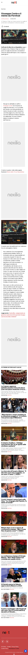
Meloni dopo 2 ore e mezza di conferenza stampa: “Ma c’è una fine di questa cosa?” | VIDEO (13, 529)
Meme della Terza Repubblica (15, 172)
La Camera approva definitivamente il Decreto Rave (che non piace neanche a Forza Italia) (13, 387)
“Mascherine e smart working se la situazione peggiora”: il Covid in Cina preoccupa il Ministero (14, 416)
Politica (3, 9)
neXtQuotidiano (5, 18)
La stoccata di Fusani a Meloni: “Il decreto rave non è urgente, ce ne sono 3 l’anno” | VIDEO (13, 472)
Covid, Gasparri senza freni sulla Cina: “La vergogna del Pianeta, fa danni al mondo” (14, 501)
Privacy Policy (15, 646)
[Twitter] (6, 640)
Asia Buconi (4, 395)
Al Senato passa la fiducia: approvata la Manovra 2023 (11, 585)
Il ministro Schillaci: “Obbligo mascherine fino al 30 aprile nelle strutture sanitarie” (13, 444)
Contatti (9, 646)
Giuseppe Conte (7, 105)
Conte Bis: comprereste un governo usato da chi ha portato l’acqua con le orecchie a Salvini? (13, 314)
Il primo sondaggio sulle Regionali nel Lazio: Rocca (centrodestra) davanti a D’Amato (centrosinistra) (13, 610)
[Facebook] (1, 640)
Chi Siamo (3, 646)
